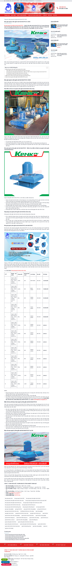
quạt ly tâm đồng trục (33, 519)
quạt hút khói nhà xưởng (34, 517)
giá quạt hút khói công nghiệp (30, 509)
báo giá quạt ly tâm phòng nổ (28, 506)
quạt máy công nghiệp (37, 526)
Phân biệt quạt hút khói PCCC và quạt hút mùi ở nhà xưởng (62, 35)
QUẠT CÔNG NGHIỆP (21, 15)
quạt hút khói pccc (44, 517)
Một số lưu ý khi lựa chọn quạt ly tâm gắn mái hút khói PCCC (18, 75)
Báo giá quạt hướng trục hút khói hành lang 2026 (15, 535)
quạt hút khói (45, 513)
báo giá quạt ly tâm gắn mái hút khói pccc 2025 (32, 502)
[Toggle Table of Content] (46, 68)
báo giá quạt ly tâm (9, 498)
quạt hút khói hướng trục (10, 517)
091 (15, 493)
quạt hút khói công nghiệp (41, 515)
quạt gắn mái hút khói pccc (35, 513)
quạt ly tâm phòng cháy (26, 526)
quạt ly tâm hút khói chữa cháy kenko (12, 526)
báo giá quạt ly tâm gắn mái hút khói (33, 498)
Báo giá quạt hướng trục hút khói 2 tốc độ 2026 (15, 539)
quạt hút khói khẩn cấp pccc (22, 517)
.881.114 (18, 493)
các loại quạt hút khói (40, 506)
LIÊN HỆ (45, 15)
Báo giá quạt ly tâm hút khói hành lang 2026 (14, 537)
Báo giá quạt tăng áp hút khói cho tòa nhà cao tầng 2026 (17, 538)
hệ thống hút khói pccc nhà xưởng (27, 511)
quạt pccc (45, 526)
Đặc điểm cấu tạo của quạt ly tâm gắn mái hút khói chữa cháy (18, 70)
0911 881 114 (39, 0)
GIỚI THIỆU (13, 15)
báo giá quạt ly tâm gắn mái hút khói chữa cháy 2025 (36, 500)
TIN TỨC (55, 15)
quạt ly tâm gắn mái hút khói (10, 521)
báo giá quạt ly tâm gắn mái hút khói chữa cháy (14, 500)
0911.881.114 (14, 563)
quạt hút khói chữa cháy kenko (28, 515)
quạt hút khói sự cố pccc (10, 519)
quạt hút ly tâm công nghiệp (21, 519)
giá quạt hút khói (18, 509)
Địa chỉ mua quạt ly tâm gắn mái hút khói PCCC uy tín (17, 76)
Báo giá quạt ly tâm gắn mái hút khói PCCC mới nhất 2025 (17, 74)
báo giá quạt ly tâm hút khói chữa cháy (12, 504)
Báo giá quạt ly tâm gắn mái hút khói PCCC (13, 25)
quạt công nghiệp (39, 511)
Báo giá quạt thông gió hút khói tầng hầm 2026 (15, 534)
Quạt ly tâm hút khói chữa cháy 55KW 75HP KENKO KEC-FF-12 (62, 25)
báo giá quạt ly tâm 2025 (19, 498)
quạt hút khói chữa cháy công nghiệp (12, 515)
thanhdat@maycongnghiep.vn (28, 0)
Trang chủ (7, 15)
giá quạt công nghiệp (9, 509)
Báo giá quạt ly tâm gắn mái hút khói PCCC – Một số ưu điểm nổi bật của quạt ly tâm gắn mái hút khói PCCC (27, 71)
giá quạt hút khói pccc (41, 509)
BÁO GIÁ (50, 15)
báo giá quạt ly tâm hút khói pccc (28, 504)
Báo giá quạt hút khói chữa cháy (18, 270)
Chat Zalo (4, 559)
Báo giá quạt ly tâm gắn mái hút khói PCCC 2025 (15, 69)
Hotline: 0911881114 (6, 564)
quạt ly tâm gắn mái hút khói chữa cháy (25, 521)
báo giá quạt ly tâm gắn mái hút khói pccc (13, 502)
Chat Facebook (5, 562)
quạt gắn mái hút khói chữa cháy (21, 513)
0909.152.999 (17, 495)
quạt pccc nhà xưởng (9, 528)
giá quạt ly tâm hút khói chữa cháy (12, 511)
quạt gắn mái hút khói (9, 513)
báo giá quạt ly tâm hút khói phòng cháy (13, 506)
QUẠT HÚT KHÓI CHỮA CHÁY (34, 15)
